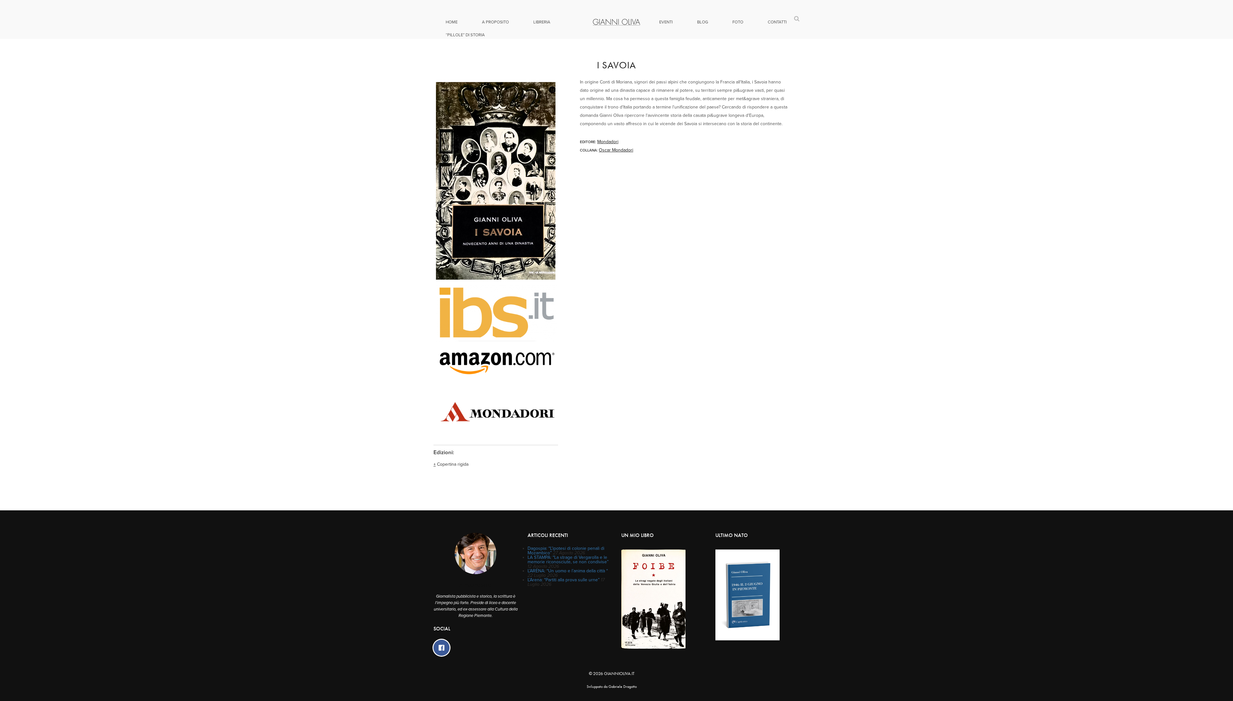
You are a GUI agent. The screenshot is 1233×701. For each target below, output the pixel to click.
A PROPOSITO (495, 22)
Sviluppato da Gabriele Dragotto (612, 686)
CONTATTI (777, 22)
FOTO (737, 22)
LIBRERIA (541, 22)
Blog (702, 22)
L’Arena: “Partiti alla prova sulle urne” (563, 580)
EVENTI (666, 22)
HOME (452, 22)
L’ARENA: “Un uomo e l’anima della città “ (568, 571)
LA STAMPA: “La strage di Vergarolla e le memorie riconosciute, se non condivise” (568, 560)
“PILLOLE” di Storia (465, 35)
